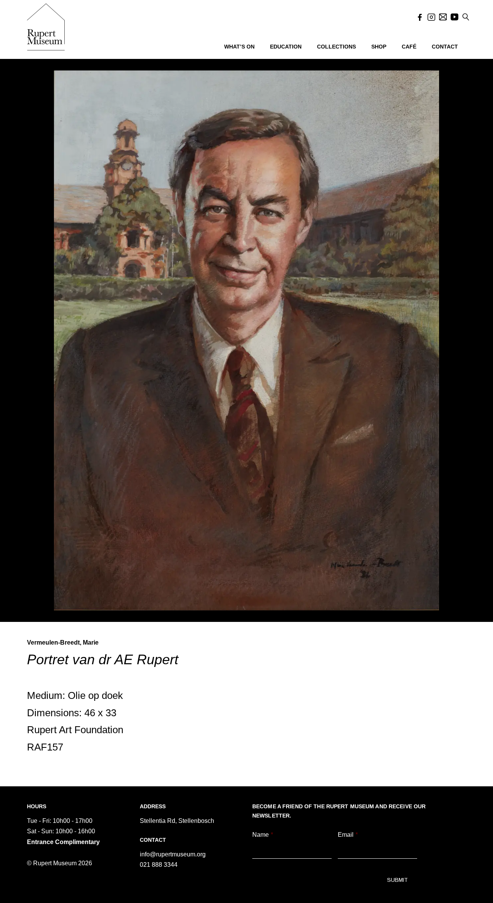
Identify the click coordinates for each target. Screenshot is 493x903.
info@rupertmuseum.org (173, 854)
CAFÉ (409, 47)
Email (348, 834)
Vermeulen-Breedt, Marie (63, 642)
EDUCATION (286, 47)
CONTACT (445, 47)
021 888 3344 (159, 864)
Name (262, 834)
